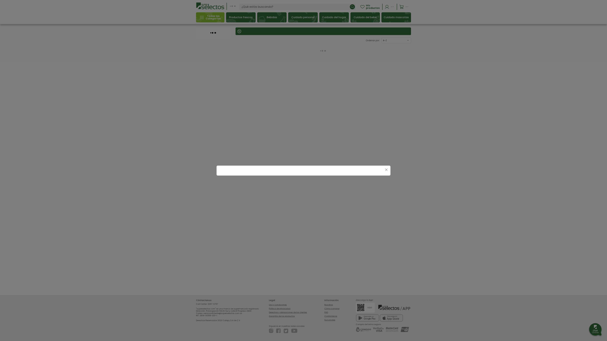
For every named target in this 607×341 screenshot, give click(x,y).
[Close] (386, 169)
